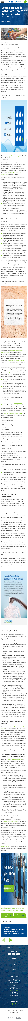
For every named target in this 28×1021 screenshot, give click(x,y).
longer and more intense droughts (16, 360)
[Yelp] (15, 1004)
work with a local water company (13, 372)
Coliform (21, 910)
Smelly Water (4, 908)
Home (14, 961)
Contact (14, 972)
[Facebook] (12, 1004)
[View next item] (11, 940)
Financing (14, 969)
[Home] (14, 2)
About (14, 964)
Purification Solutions (14, 967)
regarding (12, 156)
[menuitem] (7, 1014)
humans (13, 413)
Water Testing (11, 908)
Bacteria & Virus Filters (6, 910)
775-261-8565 (14, 954)
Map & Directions (14, 984)
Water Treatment (20, 908)
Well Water (15, 910)
